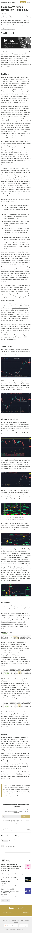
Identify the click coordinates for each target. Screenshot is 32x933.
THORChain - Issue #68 (9, 878)
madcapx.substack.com (8, 29)
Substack (8, 929)
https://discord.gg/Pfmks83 (13, 768)
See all (4, 900)
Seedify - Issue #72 (7, 889)
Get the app (24, 926)
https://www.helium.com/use (20, 308)
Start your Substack (12, 926)
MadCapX (12, 741)
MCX (18, 327)
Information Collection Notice (17, 822)
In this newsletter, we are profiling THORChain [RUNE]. (10, 880)
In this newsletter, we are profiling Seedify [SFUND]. (10, 891)
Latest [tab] (7, 860)
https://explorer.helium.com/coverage (15, 190)
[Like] (2, 16)
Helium (3, 77)
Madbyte (3, 741)
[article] (16, 869)
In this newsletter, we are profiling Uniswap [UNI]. (10, 869)
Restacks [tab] (11, 841)
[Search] (29, 860)
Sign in (28, 2)
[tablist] (8, 840)
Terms (22, 920)
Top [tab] (3, 860)
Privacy (18, 920)
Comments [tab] (5, 841)
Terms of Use (23, 820)
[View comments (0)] (6, 16)
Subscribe (23, 2)
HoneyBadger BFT (12, 108)
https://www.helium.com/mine (10, 165)
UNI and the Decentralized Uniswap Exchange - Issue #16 (11, 865)
